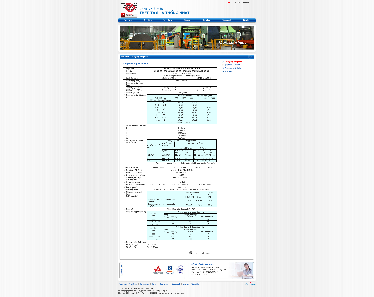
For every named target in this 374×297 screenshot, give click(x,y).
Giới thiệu (148, 20)
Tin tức (187, 20)
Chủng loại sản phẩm (139, 57)
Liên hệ (246, 20)
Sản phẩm (207, 20)
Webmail (245, 2)
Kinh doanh (226, 20)
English (234, 2)
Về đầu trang (250, 284)
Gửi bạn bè (209, 254)
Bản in (195, 254)
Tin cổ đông (167, 20)
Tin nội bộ (195, 284)
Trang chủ (128, 20)
